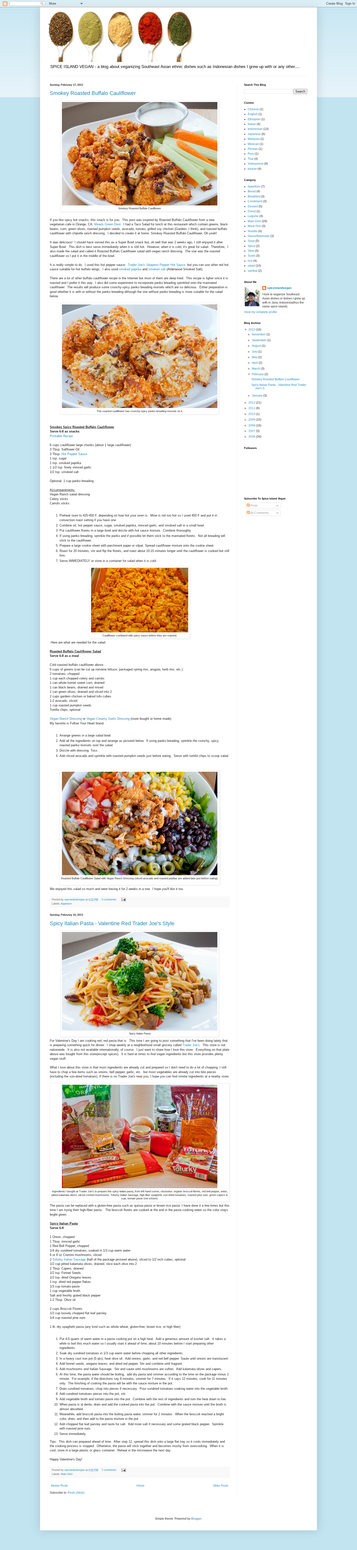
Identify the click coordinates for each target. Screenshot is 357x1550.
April (255, 362)
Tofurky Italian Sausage (69, 1259)
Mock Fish (254, 226)
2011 (252, 408)
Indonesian (255, 129)
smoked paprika (130, 269)
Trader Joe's (191, 1045)
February (258, 374)
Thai (251, 159)
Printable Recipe (61, 436)
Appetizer (66, 903)
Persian (253, 149)
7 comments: (110, 1469)
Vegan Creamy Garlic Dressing (108, 718)
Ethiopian (254, 119)
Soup (251, 241)
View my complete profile (260, 312)
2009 (252, 419)
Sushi (251, 255)
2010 (252, 414)
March (256, 368)
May (255, 357)
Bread (252, 191)
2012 (252, 402)
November (259, 334)
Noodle (252, 231)
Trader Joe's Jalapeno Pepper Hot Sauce (156, 265)
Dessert (253, 206)
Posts (254, 505)
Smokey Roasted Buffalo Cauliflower (93, 93)
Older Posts (220, 1485)
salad (251, 265)
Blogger (196, 1518)
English (253, 114)
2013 (252, 329)
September (259, 340)
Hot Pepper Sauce (74, 454)
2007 (252, 431)
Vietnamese (256, 163)
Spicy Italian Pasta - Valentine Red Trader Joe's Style (112, 923)
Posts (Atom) (76, 1492)
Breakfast (254, 196)
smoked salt (157, 269)
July (255, 351)
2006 (252, 436)
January (257, 395)
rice (250, 261)
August (257, 345)
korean (252, 168)
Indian (252, 124)
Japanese (254, 134)
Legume (253, 216)
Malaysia (254, 139)
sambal (252, 270)
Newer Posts (59, 1485)
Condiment (255, 201)
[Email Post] (123, 899)
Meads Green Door (107, 224)
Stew (251, 251)
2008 (252, 425)
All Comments (259, 513)
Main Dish (67, 1474)
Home (140, 1485)
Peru (251, 153)
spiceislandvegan (279, 288)
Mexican (253, 144)
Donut (252, 211)
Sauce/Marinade (259, 236)
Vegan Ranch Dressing (66, 718)
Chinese (253, 109)
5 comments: (110, 899)
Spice (251, 246)
